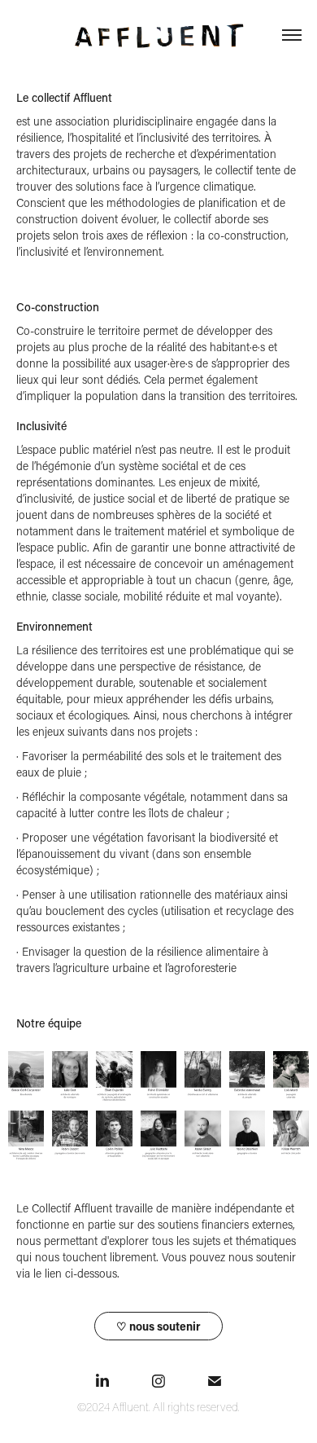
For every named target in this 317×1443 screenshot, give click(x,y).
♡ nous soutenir (158, 1326)
